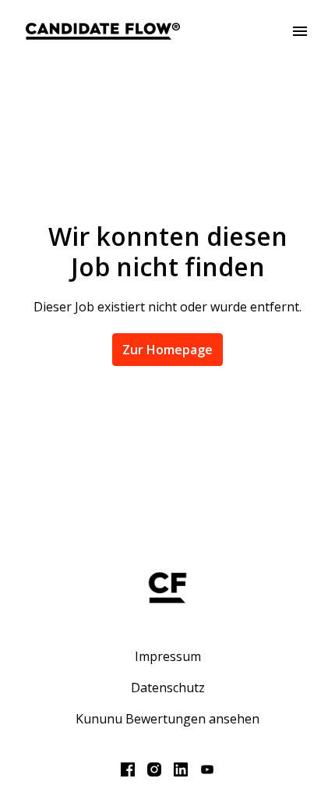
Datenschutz (168, 687)
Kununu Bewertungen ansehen (167, 718)
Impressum (168, 656)
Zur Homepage (167, 349)
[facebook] (128, 769)
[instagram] (154, 769)
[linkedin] (181, 769)
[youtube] (207, 769)
